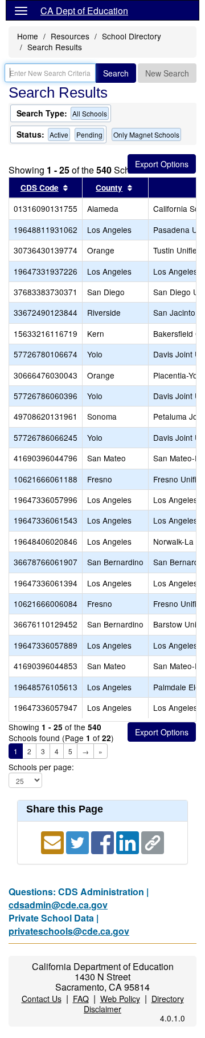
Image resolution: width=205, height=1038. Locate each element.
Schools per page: (41, 767)
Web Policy (120, 998)
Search (116, 73)
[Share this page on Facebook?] (103, 841)
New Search (167, 73)
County (109, 187)
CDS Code (39, 187)
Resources (70, 36)
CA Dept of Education (84, 10)
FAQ (81, 998)
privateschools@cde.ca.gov (69, 931)
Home (27, 36)
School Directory (131, 36)
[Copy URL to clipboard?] (152, 841)
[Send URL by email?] (53, 841)
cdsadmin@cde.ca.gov (58, 904)
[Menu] (21, 10)
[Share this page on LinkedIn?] (128, 841)
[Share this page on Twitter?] (78, 841)
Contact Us (42, 998)
